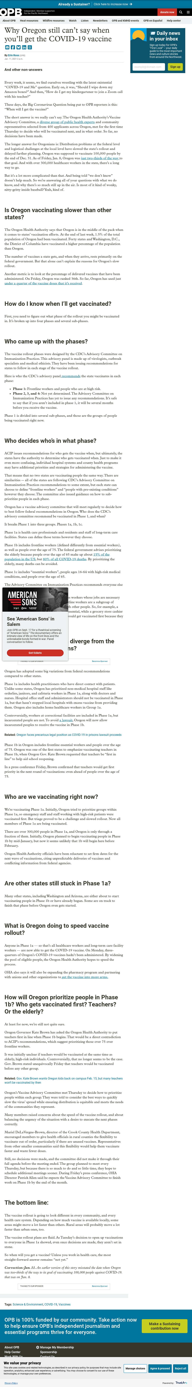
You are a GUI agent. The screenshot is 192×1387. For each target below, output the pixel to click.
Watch (72, 20)
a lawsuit (65, 720)
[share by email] (7, 47)
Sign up (175, 67)
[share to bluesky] (18, 47)
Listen (84, 20)
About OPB (9, 20)
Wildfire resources (53, 20)
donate (167, 12)
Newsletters (100, 20)
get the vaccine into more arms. (84, 977)
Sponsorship (48, 1352)
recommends (70, 376)
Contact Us (47, 1357)
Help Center (12, 1352)
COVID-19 (50, 1304)
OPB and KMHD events (125, 20)
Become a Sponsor (100, 661)
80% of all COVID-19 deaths (64, 559)
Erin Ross (13, 55)
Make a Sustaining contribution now (164, 1326)
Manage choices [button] (135, 1368)
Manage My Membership (57, 1347)
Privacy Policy (11, 1383)
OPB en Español (152, 20)
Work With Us (13, 1357)
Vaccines (64, 1304)
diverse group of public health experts (67, 122)
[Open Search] (180, 12)
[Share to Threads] (30, 47)
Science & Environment (28, 1304)
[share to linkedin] (24, 47)
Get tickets (35, 653)
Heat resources (29, 20)
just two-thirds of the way (99, 158)
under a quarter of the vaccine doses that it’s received (43, 283)
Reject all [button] (180, 1368)
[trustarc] (181, 1383)
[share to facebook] (13, 47)
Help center (174, 20)
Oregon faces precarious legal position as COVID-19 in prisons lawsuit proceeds (69, 735)
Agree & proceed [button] (160, 1368)
